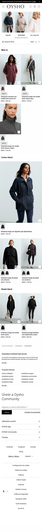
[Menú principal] (3, 6)
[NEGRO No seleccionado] (28, 273)
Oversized (28, 346)
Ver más (4, 363)
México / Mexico (13, 456)
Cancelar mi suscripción (32, 412)
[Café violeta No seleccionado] (7, 273)
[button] (39, 6)
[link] (34, 6)
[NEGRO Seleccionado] (3, 273)
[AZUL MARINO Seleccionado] (3, 226)
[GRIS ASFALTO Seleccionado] (24, 88)
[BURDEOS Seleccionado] (3, 88)
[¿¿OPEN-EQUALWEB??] (5, 491)
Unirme (6, 412)
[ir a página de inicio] (15, 6)
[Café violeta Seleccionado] (24, 273)
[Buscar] (30, 6)
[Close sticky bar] (39, 1)
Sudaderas (18, 346)
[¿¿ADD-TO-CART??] (19, 82)
